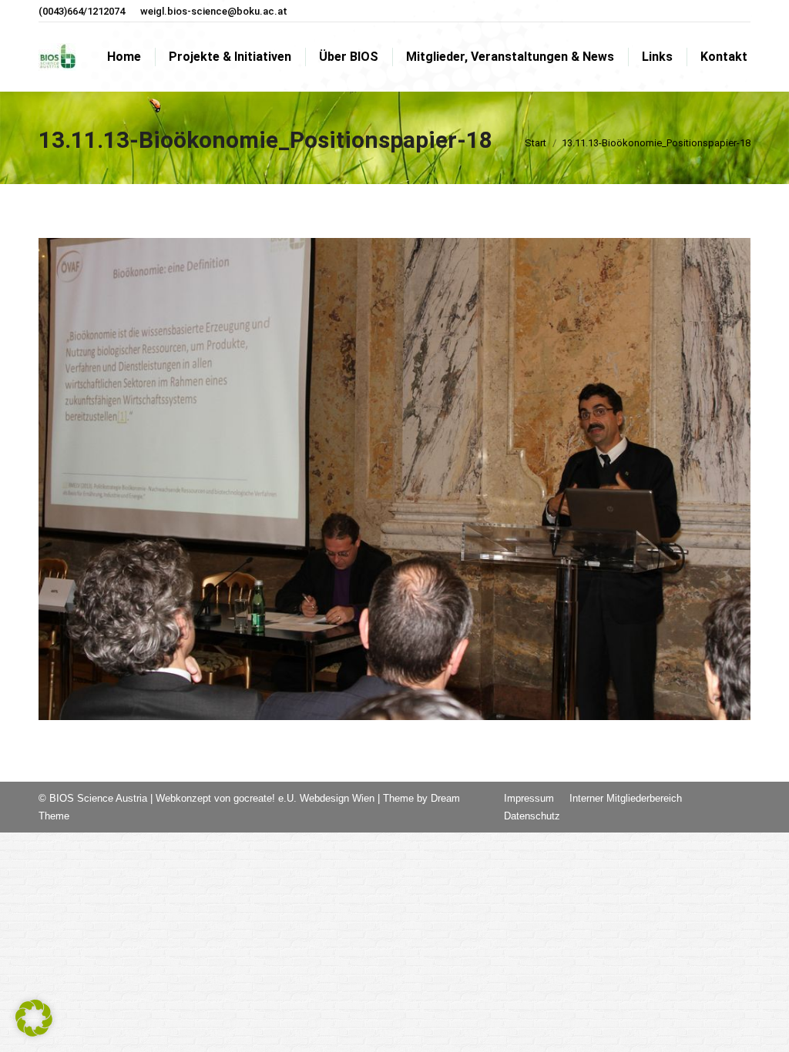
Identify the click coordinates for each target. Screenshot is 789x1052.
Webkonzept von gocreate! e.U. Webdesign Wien (265, 798)
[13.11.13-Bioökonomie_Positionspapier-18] (394, 479)
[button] (34, 1018)
